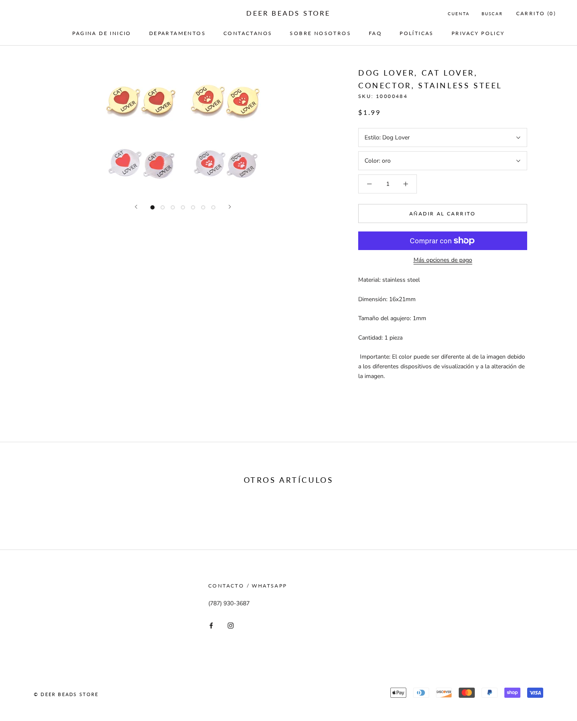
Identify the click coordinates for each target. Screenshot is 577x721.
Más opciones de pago (443, 260)
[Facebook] (211, 625)
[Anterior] (136, 207)
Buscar (492, 13)
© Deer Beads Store (66, 694)
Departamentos (177, 33)
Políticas (417, 33)
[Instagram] (231, 625)
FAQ (375, 33)
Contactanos (247, 33)
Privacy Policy (478, 33)
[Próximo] (230, 207)
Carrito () (536, 13)
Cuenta (459, 13)
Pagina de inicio (101, 33)
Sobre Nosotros (320, 33)
